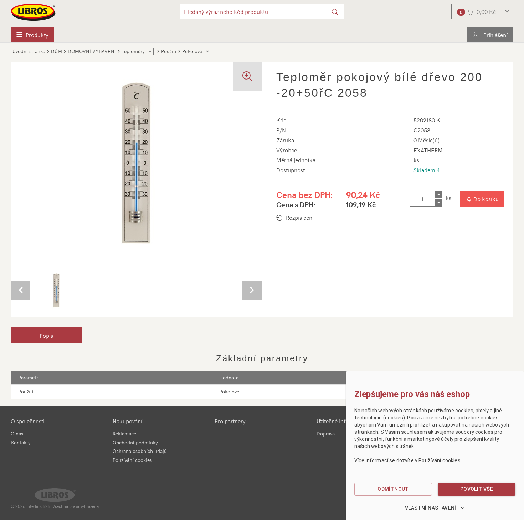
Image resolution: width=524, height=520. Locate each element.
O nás (17, 433)
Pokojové (229, 391)
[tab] (46, 335)
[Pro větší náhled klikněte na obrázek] (136, 162)
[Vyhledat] (335, 11)
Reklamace (124, 433)
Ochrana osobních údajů (140, 451)
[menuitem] (32, 34)
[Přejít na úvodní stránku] (33, 12)
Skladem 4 (426, 170)
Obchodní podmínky (135, 442)
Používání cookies (132, 460)
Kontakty (21, 442)
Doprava (326, 433)
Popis (46, 335)
